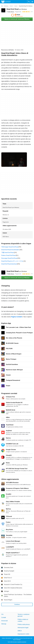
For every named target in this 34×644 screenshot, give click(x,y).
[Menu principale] (32, 1)
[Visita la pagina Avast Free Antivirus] (17, 15)
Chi (2, 614)
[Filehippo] (5, 1)
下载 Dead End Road (7, 252)
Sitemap (3, 624)
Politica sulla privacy (24, 624)
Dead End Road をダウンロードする (12, 261)
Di (10, 11)
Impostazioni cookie (23, 634)
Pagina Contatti (16, 317)
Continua (17, 604)
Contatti (3, 617)
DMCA (20, 630)
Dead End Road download (9, 264)
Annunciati (4, 620)
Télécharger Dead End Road (9, 247)
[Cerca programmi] (29, 1)
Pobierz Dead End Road (8, 255)
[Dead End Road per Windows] (3, 10)
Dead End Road (17, 9)
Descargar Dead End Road (9, 258)
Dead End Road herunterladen (10, 249)
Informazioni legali (23, 627)
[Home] (2, 6)
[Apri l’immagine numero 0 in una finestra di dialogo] (14, 159)
